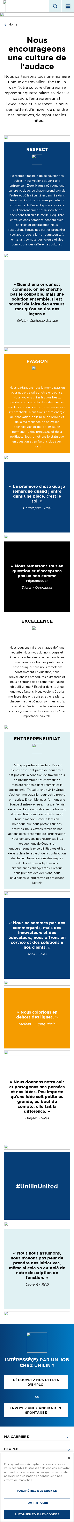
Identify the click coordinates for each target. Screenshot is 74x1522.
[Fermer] (69, 1458)
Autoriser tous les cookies (37, 1514)
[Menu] (68, 6)
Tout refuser (37, 1502)
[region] (37, 1487)
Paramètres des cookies (37, 1490)
